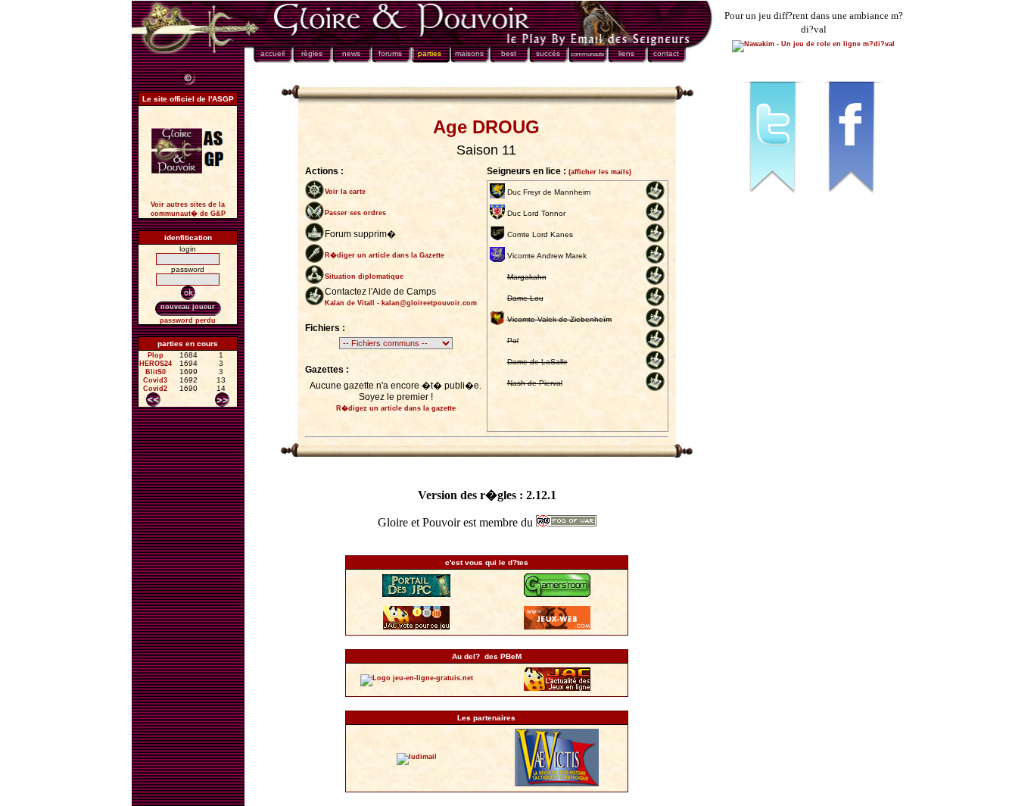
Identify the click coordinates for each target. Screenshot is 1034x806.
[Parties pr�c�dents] (153, 399)
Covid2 (155, 388)
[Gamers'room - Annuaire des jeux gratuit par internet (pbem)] (557, 594)
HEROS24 (155, 363)
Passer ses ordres (355, 213)
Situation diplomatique (364, 276)
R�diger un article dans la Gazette (384, 255)
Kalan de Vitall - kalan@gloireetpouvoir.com (401, 303)
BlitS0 (155, 372)
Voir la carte (345, 191)
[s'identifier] (188, 293)
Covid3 (155, 380)
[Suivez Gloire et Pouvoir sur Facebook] (853, 200)
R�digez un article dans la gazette (396, 408)
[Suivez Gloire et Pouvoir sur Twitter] (774, 200)
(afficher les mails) (599, 172)
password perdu (188, 320)
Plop (156, 355)
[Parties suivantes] (222, 399)
